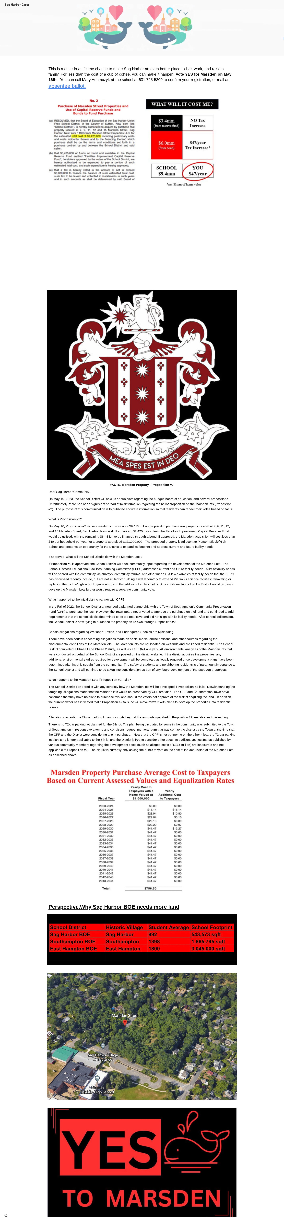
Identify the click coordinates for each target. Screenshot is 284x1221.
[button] (6, 1215)
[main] (142, 75)
